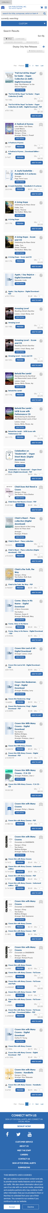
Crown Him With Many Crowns (20, 746)
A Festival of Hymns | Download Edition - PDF (24, 152)
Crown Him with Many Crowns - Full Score (24, 972)
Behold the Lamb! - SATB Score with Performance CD (24, 411)
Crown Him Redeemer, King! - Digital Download (25, 685)
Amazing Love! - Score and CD (20, 356)
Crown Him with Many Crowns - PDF (22, 820)
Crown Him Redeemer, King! (19, 699)
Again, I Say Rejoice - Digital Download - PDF (24, 292)
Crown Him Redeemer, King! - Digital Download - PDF (22, 707)
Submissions (24, 1167)
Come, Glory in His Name (18, 624)
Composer (20, 39)
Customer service (24, 1142)
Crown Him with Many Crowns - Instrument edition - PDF (24, 884)
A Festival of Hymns (24, 124)
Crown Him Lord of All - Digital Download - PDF (24, 666)
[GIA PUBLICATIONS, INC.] (2, 7)
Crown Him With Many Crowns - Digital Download (25, 726)
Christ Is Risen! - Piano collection (20, 541)
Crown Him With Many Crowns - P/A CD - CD (24, 785)
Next (37, 66)
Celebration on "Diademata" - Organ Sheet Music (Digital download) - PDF (24, 471)
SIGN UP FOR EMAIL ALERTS (24, 1163)
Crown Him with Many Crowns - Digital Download (25, 1032)
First (15, 66)
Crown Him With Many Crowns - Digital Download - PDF (23, 754)
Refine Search (36, 51)
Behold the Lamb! (23, 373)
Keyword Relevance (13, 42)
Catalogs (5, 2)
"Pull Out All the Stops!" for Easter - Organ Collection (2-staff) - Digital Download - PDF (25, 105)
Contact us (24, 1159)
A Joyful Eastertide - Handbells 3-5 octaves (25, 186)
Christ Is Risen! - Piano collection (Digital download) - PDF (23, 551)
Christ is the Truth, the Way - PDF (20, 584)
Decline (30, 1206)
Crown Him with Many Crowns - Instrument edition (24, 867)
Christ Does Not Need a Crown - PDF (22, 502)
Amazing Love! (22, 308)
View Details (20, 90)
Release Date (31, 42)
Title (9, 39)
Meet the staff (24, 1150)
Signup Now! (24, 1126)
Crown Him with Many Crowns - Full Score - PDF (24, 1000)
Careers (24, 1155)
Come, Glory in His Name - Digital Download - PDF (25, 632)
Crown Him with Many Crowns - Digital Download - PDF (23, 1053)
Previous (21, 66)
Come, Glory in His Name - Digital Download (23, 603)
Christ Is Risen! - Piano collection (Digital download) (25, 521)
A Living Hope (21, 202)
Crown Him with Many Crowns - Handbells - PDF (25, 1086)
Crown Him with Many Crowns (19, 859)
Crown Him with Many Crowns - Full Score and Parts (24, 982)
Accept (12, 1206)
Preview (20, 147)
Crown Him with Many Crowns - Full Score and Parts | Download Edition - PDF (24, 1011)
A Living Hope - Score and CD (20, 257)
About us (24, 1146)
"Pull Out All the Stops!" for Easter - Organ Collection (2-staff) (24, 95)
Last (42, 66)
